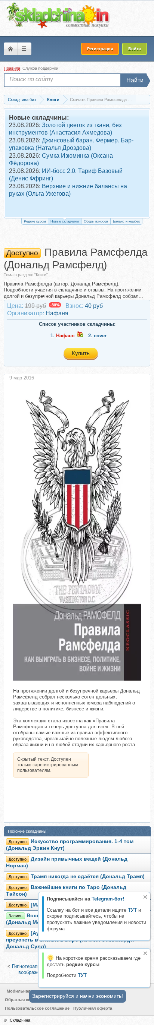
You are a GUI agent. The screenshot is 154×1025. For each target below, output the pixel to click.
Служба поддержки (40, 68)
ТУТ (132, 910)
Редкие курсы (35, 221)
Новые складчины (64, 221)
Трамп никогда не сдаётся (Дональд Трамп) (88, 876)
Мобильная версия (26, 991)
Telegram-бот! (108, 899)
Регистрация (100, 49)
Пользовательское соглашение (37, 1008)
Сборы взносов (96, 221)
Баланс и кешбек (126, 221)
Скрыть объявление (145, 897)
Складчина (20, 1020)
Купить (81, 353)
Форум (10, 48)
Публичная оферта (92, 1008)
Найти (135, 80)
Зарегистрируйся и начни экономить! (77, 996)
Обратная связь (21, 999)
